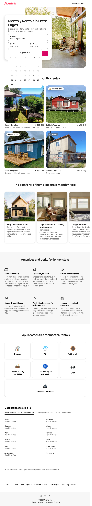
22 (38, 75)
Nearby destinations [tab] (45, 412)
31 (16, 85)
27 (29, 80)
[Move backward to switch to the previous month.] (12, 52)
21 (34, 75)
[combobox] (28, 38)
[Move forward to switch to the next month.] (38, 52)
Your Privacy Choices (52, 502)
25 (21, 80)
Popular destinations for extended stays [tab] (19, 412)
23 (12, 80)
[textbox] (18, 46)
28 (34, 80)
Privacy (33, 502)
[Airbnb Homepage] (10, 3)
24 (16, 80)
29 (38, 80)
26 (25, 80)
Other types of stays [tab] (63, 412)
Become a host (78, 3)
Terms (40, 502)
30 (12, 85)
